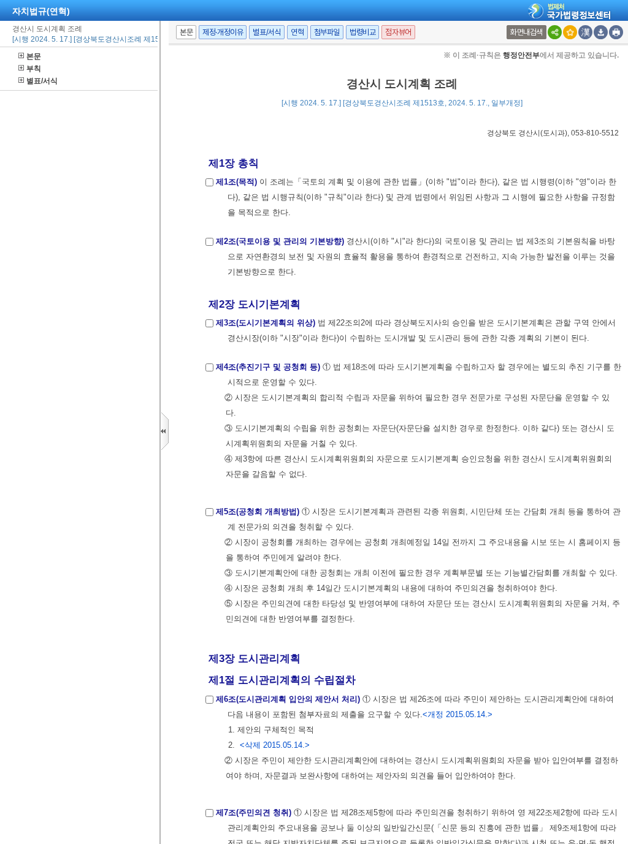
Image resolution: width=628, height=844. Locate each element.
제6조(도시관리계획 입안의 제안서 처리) (288, 699)
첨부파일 (327, 32)
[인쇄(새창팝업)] (616, 32)
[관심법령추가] (570, 32)
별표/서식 (42, 81)
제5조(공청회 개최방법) (257, 511)
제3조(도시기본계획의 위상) (265, 322)
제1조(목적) (236, 181)
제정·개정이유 (222, 32)
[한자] (585, 32)
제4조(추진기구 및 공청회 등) (268, 366)
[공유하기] (555, 32)
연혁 (297, 32)
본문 (33, 56)
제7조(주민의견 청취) (253, 812)
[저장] (601, 32)
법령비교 (362, 32)
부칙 (33, 68)
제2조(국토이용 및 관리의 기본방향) (280, 241)
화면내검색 (526, 32)
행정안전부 (521, 55)
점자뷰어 (398, 32)
